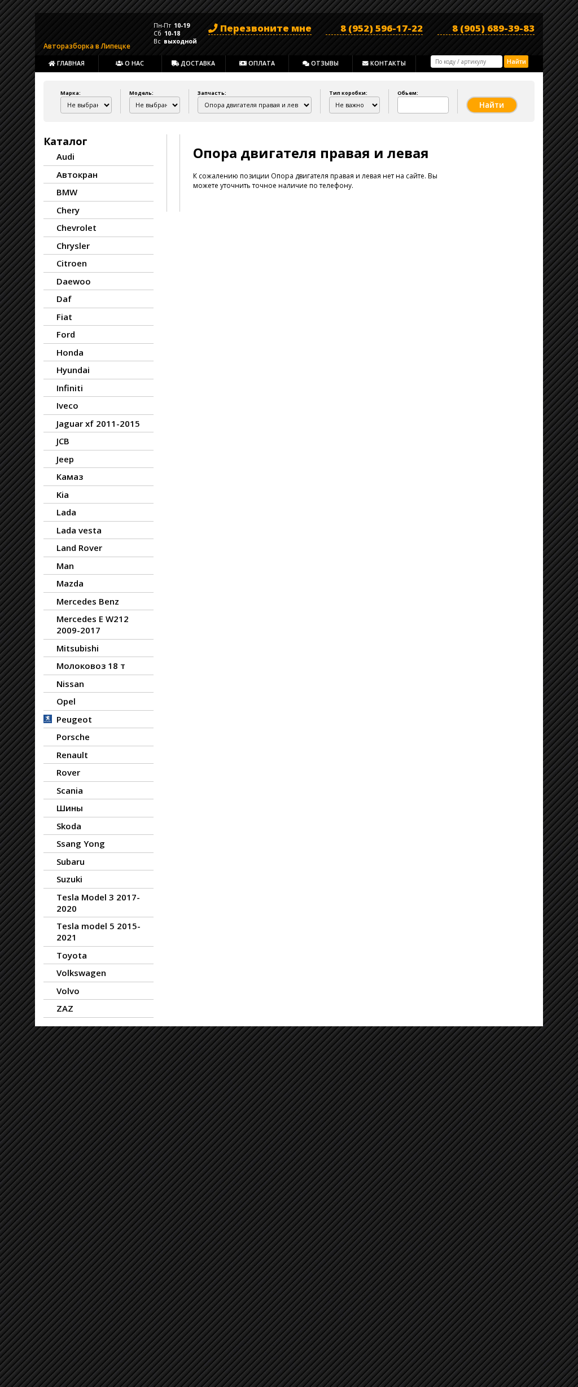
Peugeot (74, 719)
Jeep (65, 459)
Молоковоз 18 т (90, 665)
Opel (66, 701)
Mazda (70, 583)
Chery (68, 210)
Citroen (71, 263)
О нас (133, 63)
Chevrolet (76, 227)
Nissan (70, 683)
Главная (70, 63)
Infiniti (69, 387)
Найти (516, 61)
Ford (65, 334)
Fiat (64, 316)
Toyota (71, 955)
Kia (62, 494)
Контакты (387, 63)
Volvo (68, 990)
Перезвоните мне (265, 27)
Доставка (197, 63)
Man (65, 565)
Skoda (68, 826)
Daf (64, 298)
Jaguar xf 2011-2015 (98, 423)
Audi (65, 156)
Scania (69, 790)
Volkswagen (81, 972)
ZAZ (64, 1008)
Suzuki (69, 879)
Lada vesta (79, 530)
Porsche (73, 736)
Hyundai (73, 369)
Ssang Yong (80, 843)
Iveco (67, 405)
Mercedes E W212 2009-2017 (92, 624)
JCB (62, 441)
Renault (72, 754)
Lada (66, 512)
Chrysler (73, 245)
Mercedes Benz (87, 601)
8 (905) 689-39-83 (493, 27)
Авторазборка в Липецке (86, 44)
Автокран (77, 174)
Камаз (69, 476)
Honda (70, 352)
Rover (68, 772)
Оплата (261, 63)
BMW (66, 192)
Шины (69, 807)
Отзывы (324, 63)
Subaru (70, 861)
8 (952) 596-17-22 (381, 27)
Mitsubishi (77, 648)
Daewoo (73, 281)
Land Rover (79, 547)
